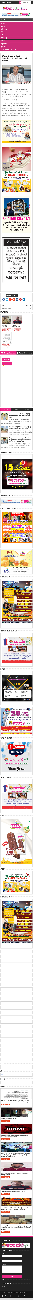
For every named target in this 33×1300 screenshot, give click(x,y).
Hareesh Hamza (22, 1294)
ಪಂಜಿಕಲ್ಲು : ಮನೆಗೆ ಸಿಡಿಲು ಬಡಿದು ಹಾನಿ (9, 1118)
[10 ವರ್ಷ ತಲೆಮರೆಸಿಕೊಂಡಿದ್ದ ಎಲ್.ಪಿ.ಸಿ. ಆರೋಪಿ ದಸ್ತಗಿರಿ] (16, 1182)
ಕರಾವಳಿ (2, 1086)
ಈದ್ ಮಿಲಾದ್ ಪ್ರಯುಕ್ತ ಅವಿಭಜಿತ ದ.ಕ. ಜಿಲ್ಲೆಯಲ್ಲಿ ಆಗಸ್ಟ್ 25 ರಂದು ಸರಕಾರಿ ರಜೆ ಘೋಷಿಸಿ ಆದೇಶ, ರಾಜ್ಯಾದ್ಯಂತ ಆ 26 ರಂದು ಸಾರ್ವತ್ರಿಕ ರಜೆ (15, 1101)
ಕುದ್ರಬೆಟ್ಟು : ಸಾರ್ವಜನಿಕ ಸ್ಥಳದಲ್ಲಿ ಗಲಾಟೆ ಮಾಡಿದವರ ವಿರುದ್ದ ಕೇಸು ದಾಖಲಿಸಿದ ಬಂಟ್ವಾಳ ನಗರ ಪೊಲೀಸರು (14, 1135)
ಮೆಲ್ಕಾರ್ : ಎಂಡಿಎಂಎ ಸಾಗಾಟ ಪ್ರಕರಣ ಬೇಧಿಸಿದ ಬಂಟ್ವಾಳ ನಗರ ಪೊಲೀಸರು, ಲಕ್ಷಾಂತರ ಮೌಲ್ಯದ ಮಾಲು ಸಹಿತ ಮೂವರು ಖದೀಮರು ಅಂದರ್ (20, 439)
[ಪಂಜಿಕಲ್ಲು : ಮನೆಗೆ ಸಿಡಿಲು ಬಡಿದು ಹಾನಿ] (16, 1109)
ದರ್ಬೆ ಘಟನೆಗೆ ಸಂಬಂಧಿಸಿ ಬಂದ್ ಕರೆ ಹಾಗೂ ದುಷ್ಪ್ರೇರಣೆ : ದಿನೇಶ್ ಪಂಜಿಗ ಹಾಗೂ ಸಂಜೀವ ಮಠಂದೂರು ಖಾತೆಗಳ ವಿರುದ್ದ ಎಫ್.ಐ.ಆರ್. (16, 1208)
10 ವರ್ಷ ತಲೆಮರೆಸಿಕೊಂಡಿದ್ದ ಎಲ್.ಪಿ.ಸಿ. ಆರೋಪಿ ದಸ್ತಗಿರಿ (13, 1191)
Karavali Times (16, 1292)
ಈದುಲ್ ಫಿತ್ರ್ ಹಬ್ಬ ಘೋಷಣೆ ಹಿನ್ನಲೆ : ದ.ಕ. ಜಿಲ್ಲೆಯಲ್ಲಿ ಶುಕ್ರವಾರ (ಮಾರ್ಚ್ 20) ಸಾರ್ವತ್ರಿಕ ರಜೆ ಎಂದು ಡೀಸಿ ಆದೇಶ (19, 415)
